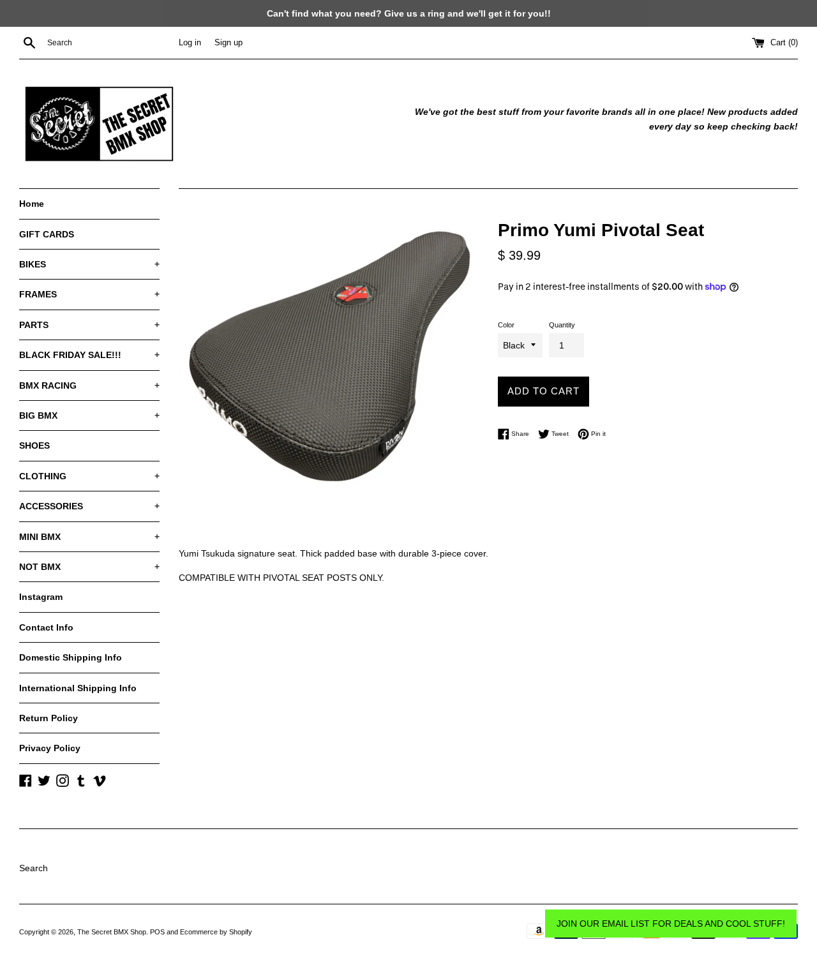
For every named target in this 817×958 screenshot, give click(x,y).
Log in (190, 42)
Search (33, 868)
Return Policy (48, 718)
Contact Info (46, 627)
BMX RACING (89, 385)
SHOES (34, 445)
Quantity (562, 325)
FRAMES (89, 294)
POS (157, 932)
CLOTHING (89, 476)
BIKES (89, 264)
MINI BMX (89, 537)
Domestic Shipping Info (70, 657)
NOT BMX (89, 567)
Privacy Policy (49, 748)
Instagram (41, 597)
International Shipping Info (78, 688)
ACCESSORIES (89, 506)
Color (506, 325)
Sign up (228, 42)
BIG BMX (89, 415)
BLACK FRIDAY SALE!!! (89, 355)
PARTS (89, 325)
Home (31, 203)
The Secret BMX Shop (111, 932)
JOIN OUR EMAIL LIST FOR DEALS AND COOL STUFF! (671, 923)
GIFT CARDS (46, 234)
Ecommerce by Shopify (216, 932)
